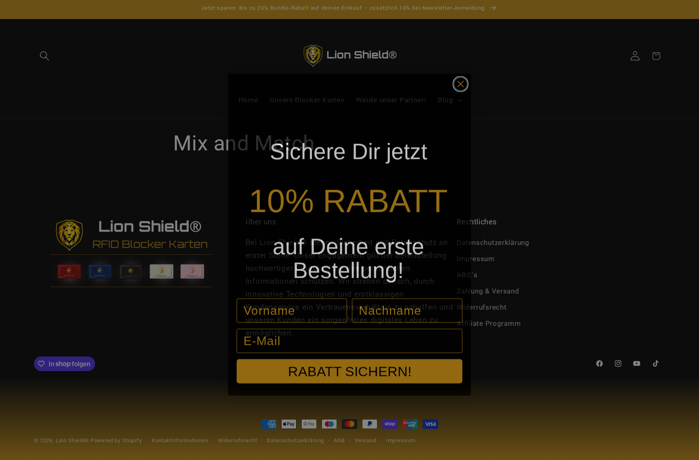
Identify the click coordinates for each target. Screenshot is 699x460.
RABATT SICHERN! (349, 366)
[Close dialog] (460, 79)
